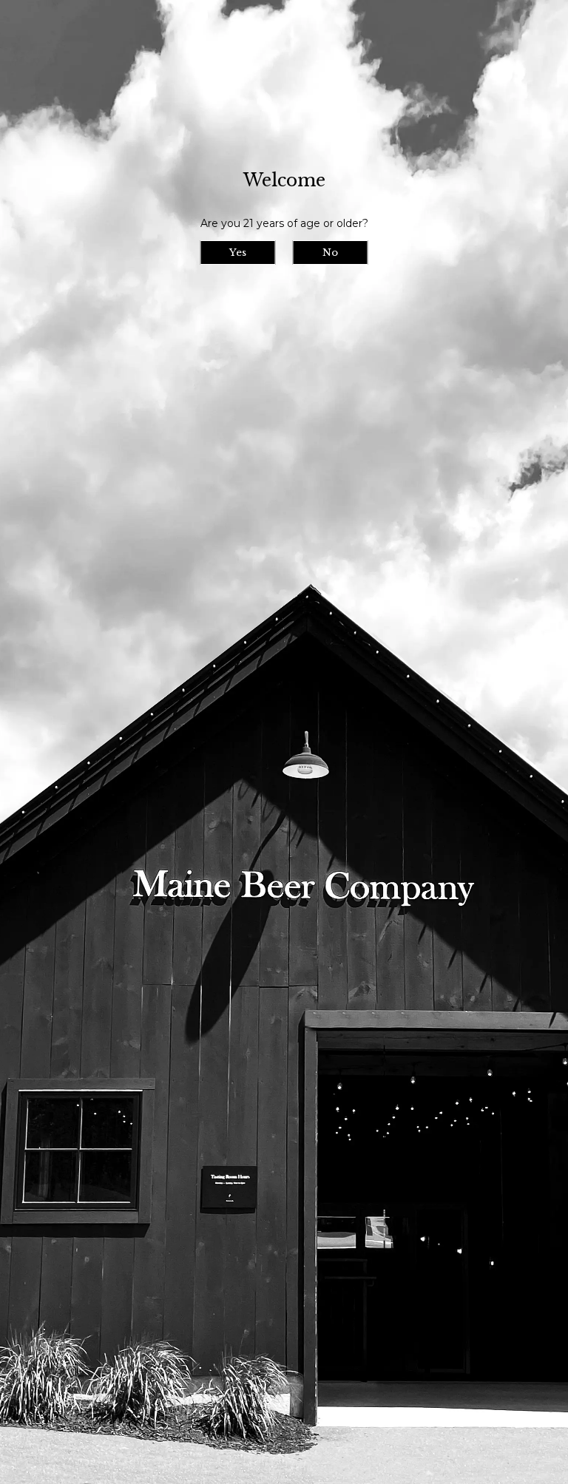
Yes (237, 252)
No (330, 252)
